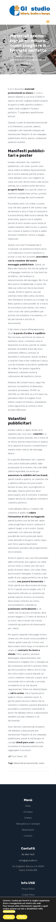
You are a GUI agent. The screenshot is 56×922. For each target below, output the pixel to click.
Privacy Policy (28, 889)
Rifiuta (21, 917)
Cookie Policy (28, 895)
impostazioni (9, 911)
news (41, 763)
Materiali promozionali (26, 763)
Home (19, 56)
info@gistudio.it (28, 860)
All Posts (29, 56)
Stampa (28, 818)
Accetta (9, 917)
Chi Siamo (28, 812)
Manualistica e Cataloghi (28, 824)
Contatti (28, 836)
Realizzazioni (28, 830)
